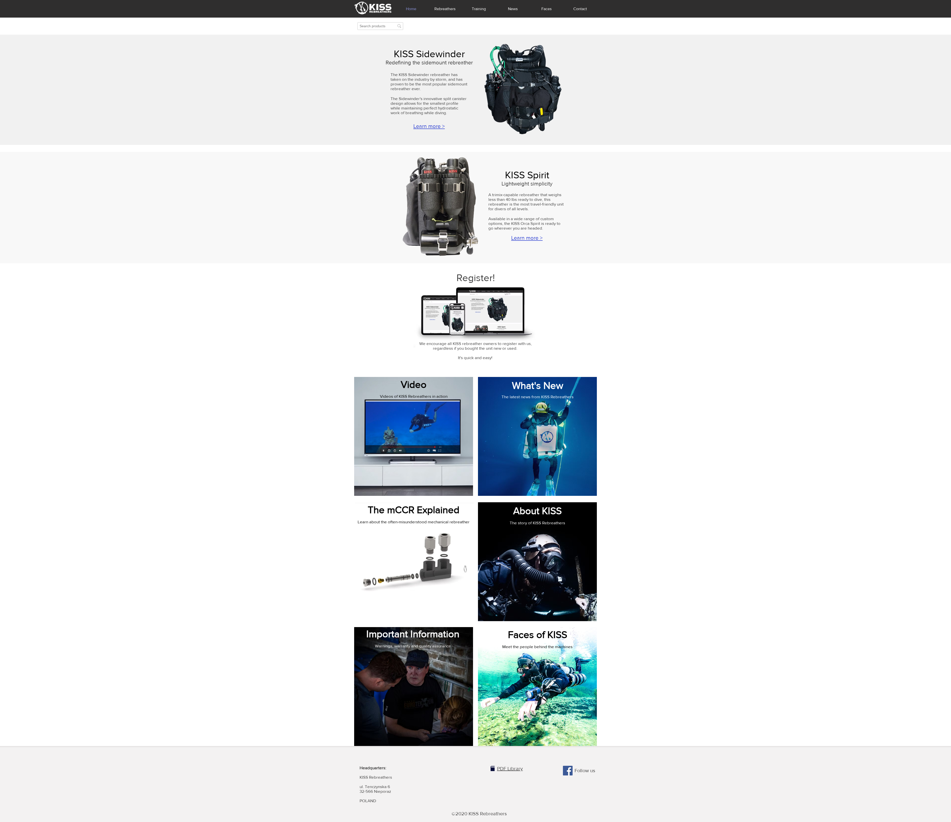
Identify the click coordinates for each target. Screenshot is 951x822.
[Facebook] (568, 770)
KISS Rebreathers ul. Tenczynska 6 (376, 777)
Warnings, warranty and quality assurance (413, 645)
